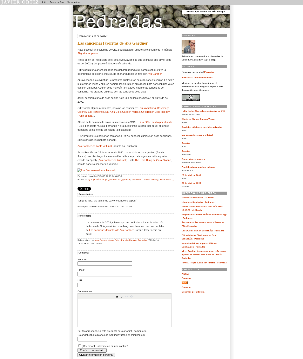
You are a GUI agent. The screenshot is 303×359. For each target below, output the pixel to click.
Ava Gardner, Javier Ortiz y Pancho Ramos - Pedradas (121, 240)
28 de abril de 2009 (191, 175)
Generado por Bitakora (193, 292)
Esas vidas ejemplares (193, 159)
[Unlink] (131, 296)
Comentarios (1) (150, 179)
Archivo (185, 274)
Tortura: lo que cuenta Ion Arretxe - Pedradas (204, 263)
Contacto (186, 287)
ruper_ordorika (110, 179)
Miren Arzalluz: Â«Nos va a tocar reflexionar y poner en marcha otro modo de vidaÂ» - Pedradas (204, 254)
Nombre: (82, 259)
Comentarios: (85, 291)
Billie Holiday (162, 111)
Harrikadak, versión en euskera (198, 77)
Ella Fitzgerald (96, 111)
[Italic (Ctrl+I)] (122, 296)
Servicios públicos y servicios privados (202, 127)
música (99, 179)
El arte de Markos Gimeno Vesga (198, 119)
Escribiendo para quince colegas (198, 167)
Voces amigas (73, 2)
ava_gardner (124, 179)
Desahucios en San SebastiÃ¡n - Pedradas (203, 231)
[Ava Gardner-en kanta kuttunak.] (97, 170)
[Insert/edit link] (126, 296)
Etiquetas (186, 278)
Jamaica (186, 143)
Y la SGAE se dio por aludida (156, 122)
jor (94, 179)
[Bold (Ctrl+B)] (117, 296)
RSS (184, 283)
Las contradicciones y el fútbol (197, 135)
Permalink (136, 179)
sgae (90, 179)
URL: (80, 280)
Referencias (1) (167, 179)
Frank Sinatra (85, 115)
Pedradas (81, 29)
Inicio (44, 2)
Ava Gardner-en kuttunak (113, 160)
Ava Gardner (155, 73)
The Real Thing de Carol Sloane (153, 160)
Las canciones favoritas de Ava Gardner (111, 230)
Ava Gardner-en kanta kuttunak (95, 146)
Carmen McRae (131, 111)
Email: (81, 270)
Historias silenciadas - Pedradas (198, 198)
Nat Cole (113, 111)
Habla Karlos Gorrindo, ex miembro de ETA (203, 111)
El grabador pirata (88, 53)
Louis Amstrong (147, 108)
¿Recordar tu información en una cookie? (105, 346)
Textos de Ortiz (57, 2)
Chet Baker (147, 111)
